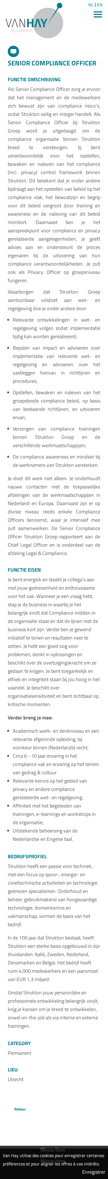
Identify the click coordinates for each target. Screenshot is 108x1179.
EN (99, 5)
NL (91, 5)
